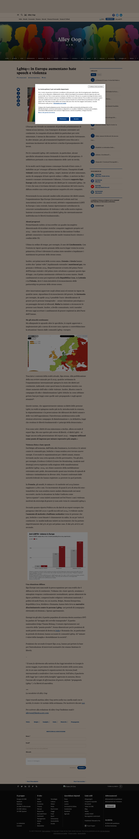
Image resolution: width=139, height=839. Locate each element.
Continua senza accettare (96, 86)
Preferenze (63, 119)
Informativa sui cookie (59, 103)
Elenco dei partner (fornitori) (46, 112)
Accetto (76, 119)
